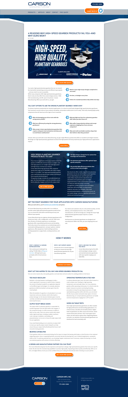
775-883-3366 (97, 4)
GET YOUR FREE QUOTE (64, 82)
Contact (55, 12)
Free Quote (64, 12)
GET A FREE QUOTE (46, 187)
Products (31, 12)
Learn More (64, 145)
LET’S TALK (82, 228)
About (48, 12)
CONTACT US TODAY (64, 265)
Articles (41, 12)
